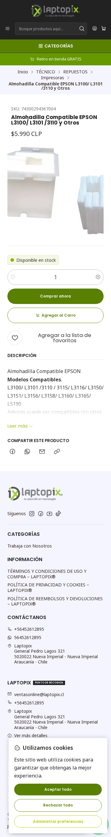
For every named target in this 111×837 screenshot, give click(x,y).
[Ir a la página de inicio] (55, 11)
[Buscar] (81, 29)
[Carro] (103, 28)
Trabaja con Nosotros (29, 546)
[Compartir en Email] (42, 451)
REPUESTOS (75, 72)
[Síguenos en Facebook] (41, 514)
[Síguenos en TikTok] (58, 514)
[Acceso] (95, 28)
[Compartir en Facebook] (12, 451)
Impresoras (52, 78)
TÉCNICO (45, 72)
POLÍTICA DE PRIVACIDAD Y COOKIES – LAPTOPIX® (48, 587)
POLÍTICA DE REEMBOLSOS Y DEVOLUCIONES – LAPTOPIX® (55, 601)
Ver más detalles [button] (30, 735)
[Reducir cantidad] (13, 277)
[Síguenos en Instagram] (32, 514)
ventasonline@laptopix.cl (39, 694)
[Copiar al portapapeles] (57, 451)
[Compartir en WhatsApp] (27, 451)
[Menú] (7, 28)
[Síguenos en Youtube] (49, 514)
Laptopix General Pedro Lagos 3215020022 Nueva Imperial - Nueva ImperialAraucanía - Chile (56, 654)
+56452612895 (29, 629)
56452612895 (27, 637)
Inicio (23, 72)
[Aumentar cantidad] (98, 277)
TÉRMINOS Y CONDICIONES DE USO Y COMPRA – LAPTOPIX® (46, 574)
